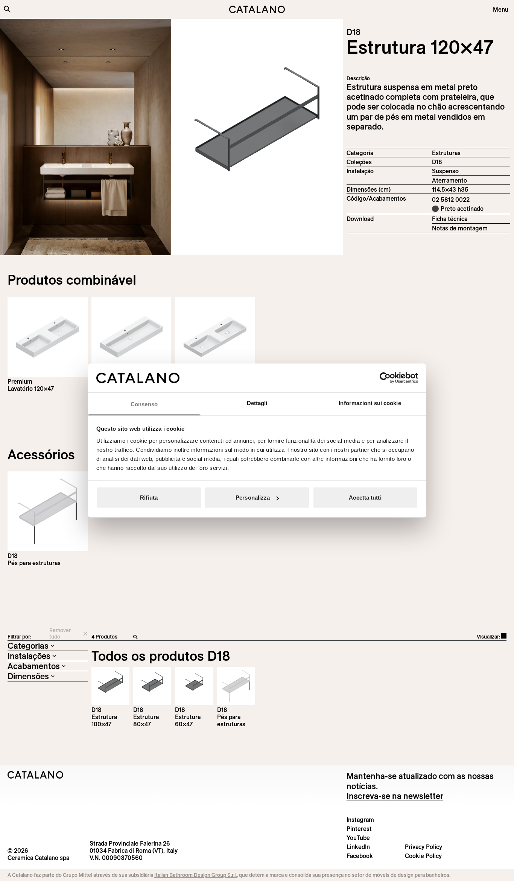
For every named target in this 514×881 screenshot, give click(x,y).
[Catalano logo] (257, 9)
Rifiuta (149, 497)
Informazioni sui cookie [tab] (370, 402)
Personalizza (253, 497)
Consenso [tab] (144, 404)
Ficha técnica (449, 219)
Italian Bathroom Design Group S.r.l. (195, 875)
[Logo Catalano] (36, 775)
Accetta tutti (365, 497)
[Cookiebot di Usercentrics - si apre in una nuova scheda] (385, 378)
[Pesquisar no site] (7, 9)
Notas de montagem (460, 228)
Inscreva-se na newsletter (395, 796)
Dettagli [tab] (257, 402)
